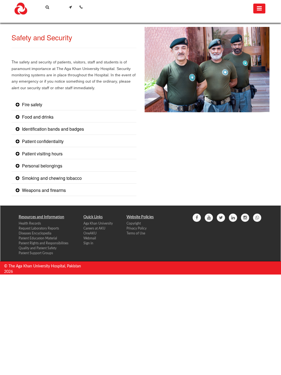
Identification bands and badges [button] (52, 129)
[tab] (74, 104)
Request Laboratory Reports (39, 228)
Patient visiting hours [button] (42, 153)
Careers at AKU (94, 228)
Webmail (89, 238)
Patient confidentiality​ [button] (42, 141)
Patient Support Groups (36, 253)
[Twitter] (221, 218)
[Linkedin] (233, 218)
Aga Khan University (98, 223)
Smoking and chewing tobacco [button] (51, 178)
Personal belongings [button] (41, 166)
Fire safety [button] (31, 104)
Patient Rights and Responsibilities (43, 243)
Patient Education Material (38, 238)
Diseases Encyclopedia (35, 233)
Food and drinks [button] (37, 117)
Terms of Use (136, 233)
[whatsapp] (257, 218)
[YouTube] (209, 218)
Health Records (30, 223)
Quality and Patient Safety (38, 248)
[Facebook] (197, 218)
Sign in (88, 243)
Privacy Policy (137, 228)
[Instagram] (245, 218)
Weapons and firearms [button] (43, 190)
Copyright (134, 223)
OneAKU (90, 233)
